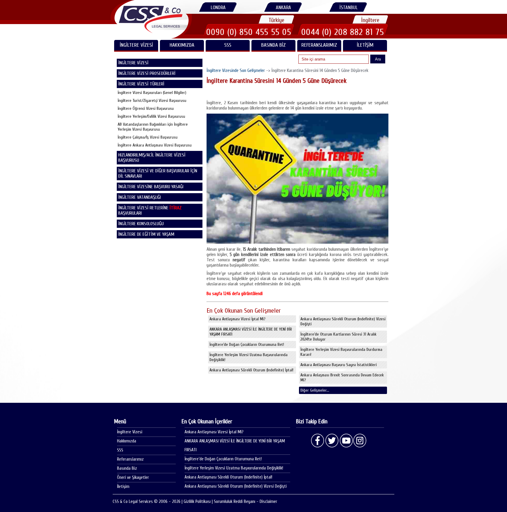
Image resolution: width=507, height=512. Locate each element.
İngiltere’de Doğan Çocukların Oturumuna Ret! (246, 344)
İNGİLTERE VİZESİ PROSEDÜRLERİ (146, 73)
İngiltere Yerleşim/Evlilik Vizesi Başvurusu (151, 116)
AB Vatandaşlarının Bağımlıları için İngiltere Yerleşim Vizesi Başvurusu (153, 127)
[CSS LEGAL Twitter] (332, 441)
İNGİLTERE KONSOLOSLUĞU (141, 223)
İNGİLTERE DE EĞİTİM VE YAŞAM (146, 234)
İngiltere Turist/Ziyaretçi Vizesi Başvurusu (152, 100)
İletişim (365, 45)
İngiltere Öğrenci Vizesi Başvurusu (146, 108)
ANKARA (283, 7)
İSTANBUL (348, 7)
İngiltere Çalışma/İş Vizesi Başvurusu (148, 137)
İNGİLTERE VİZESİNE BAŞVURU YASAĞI (150, 186)
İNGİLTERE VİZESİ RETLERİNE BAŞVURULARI (150, 210)
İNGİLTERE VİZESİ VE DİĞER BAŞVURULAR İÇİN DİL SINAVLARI (157, 173)
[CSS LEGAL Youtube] (346, 441)
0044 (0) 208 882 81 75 (342, 32)
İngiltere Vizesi (129, 432)
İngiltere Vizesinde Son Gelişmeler (236, 70)
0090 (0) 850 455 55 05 (248, 32)
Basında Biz (273, 45)
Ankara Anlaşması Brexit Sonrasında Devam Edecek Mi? (342, 378)
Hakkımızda (182, 45)
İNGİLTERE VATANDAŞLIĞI (139, 197)
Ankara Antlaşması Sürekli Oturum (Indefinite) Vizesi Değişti (343, 321)
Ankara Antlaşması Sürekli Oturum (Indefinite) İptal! (251, 370)
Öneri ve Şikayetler (133, 477)
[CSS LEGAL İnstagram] (360, 441)
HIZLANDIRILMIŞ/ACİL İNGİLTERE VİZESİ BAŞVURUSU (151, 157)
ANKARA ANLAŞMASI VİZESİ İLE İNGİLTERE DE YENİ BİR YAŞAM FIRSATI (250, 332)
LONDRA (218, 7)
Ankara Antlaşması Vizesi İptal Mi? (237, 318)
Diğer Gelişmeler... (314, 390)
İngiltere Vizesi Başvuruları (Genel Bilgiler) (152, 92)
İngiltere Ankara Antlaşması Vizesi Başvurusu (155, 145)
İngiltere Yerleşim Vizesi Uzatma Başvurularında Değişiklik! (248, 357)
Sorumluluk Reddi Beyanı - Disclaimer (245, 501)
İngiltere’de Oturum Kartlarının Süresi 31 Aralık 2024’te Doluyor (338, 337)
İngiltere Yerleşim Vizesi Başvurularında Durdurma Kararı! (341, 352)
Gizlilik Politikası (197, 501)
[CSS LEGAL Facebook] (318, 441)
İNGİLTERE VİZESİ (136, 45)
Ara (378, 59)
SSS (227, 45)
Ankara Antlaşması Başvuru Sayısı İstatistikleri (338, 364)
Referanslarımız (319, 45)
